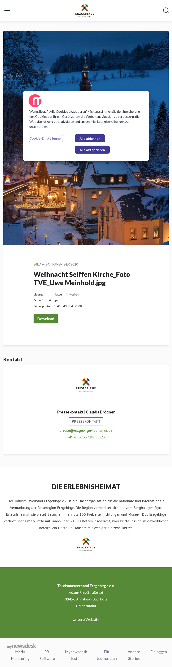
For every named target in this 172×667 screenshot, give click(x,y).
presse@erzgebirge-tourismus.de (86, 430)
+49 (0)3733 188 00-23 (86, 437)
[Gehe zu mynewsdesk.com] (21, 646)
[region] (86, 126)
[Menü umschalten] (7, 10)
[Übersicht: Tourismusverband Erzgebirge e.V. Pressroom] (85, 10)
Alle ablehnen (89, 138)
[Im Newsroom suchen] (166, 10)
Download (45, 318)
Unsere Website (86, 619)
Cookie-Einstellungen (46, 138)
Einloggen (158, 651)
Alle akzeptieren (92, 150)
